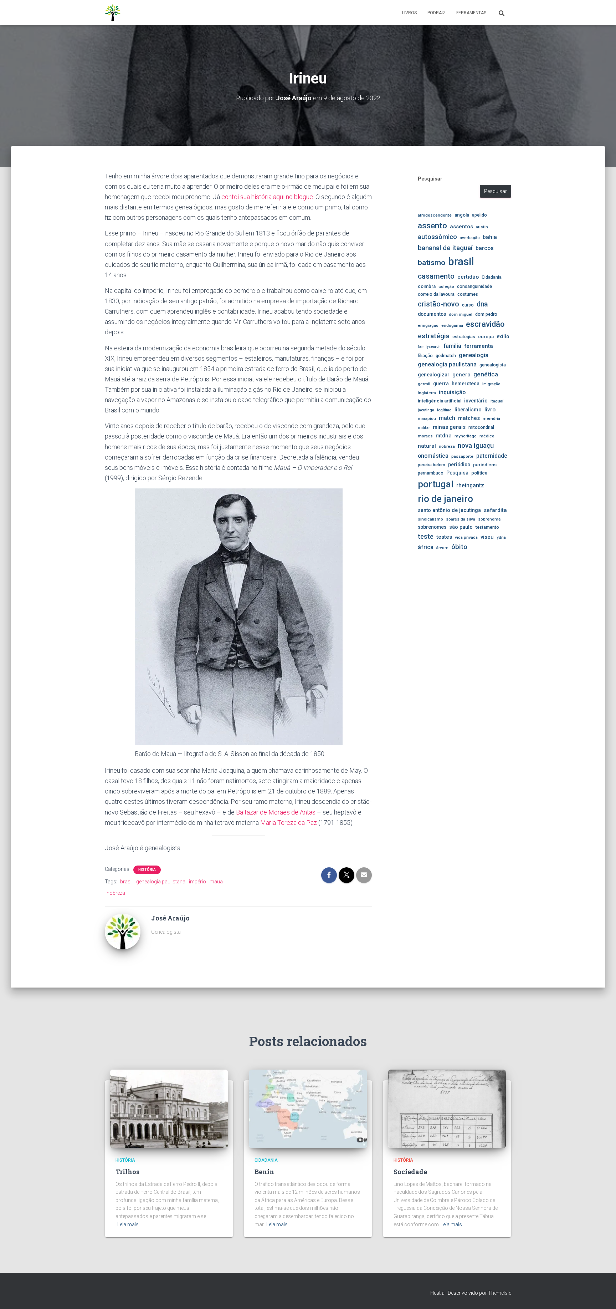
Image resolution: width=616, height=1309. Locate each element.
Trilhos (127, 1171)
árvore (442, 547)
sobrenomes (432, 527)
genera (461, 374)
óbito (459, 547)
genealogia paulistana (160, 881)
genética (485, 374)
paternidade (491, 456)
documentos (432, 314)
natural (427, 446)
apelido (479, 215)
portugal (435, 484)
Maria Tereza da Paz (288, 822)
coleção (446, 286)
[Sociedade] (447, 1108)
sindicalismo (430, 519)
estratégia (434, 336)
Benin (264, 1171)
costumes (467, 294)
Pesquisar (430, 179)
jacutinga (426, 410)
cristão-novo (438, 304)
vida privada (466, 537)
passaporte (462, 456)
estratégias (463, 336)
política (479, 473)
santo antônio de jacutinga (449, 510)
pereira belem (431, 464)
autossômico (437, 237)
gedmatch (446, 355)
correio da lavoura (436, 294)
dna (482, 304)
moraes (425, 435)
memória (491, 418)
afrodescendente (435, 215)
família (452, 346)
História (147, 870)
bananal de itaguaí (445, 248)
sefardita (495, 510)
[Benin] (308, 1108)
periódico (459, 464)
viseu (487, 537)
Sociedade (410, 1171)
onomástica (433, 455)
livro (490, 409)
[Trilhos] (169, 1108)
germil (424, 383)
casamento (436, 276)
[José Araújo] (122, 931)
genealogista (492, 364)
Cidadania (492, 277)
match (447, 418)
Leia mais (128, 1224)
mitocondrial (481, 427)
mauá (216, 881)
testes (444, 537)
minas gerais (449, 427)
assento (432, 225)
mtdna (444, 435)
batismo (431, 262)
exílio (503, 336)
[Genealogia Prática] (113, 13)
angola (462, 215)
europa (486, 336)
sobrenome (489, 519)
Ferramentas (471, 12)
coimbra (427, 286)
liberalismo (468, 409)
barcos (485, 248)
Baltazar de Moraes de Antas (275, 812)
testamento (487, 527)
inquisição (452, 392)
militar (424, 427)
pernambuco (430, 473)
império (197, 881)
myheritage (466, 435)
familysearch (429, 346)
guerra (441, 383)
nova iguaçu (476, 445)
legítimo (444, 410)
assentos (461, 226)
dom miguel (460, 314)
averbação (470, 237)
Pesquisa (457, 473)
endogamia (452, 325)
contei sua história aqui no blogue (267, 197)
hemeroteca (465, 383)
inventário (476, 401)
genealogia (473, 355)
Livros (409, 12)
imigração (491, 384)
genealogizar (434, 374)
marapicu (427, 418)
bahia (490, 237)
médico (486, 435)
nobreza (116, 893)
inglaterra (427, 392)
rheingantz (470, 485)
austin (482, 226)
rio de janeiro (445, 498)
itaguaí (497, 401)
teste (425, 536)
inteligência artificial (439, 401)
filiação (425, 355)
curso (468, 305)
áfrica (425, 547)
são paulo (461, 527)
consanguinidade (474, 286)
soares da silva (460, 519)
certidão (468, 277)
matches (469, 418)
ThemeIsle (499, 1293)
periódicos (485, 464)
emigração (428, 325)
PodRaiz (436, 12)
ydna (501, 537)
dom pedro (486, 314)
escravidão (485, 324)
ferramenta (478, 346)
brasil (126, 881)
